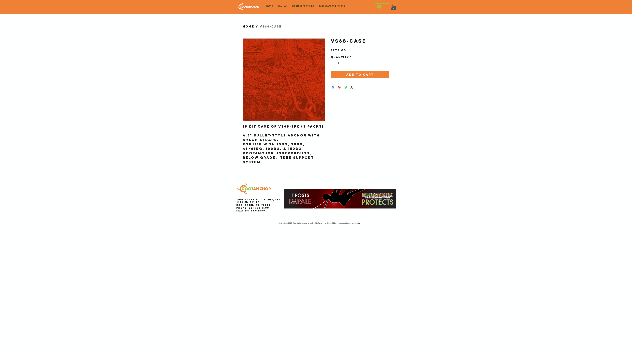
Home (248, 26)
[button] (393, 7)
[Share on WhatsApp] (345, 87)
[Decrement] (333, 63)
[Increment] (343, 63)
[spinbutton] (338, 63)
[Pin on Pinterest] (339, 87)
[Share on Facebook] (333, 87)
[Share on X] (352, 87)
